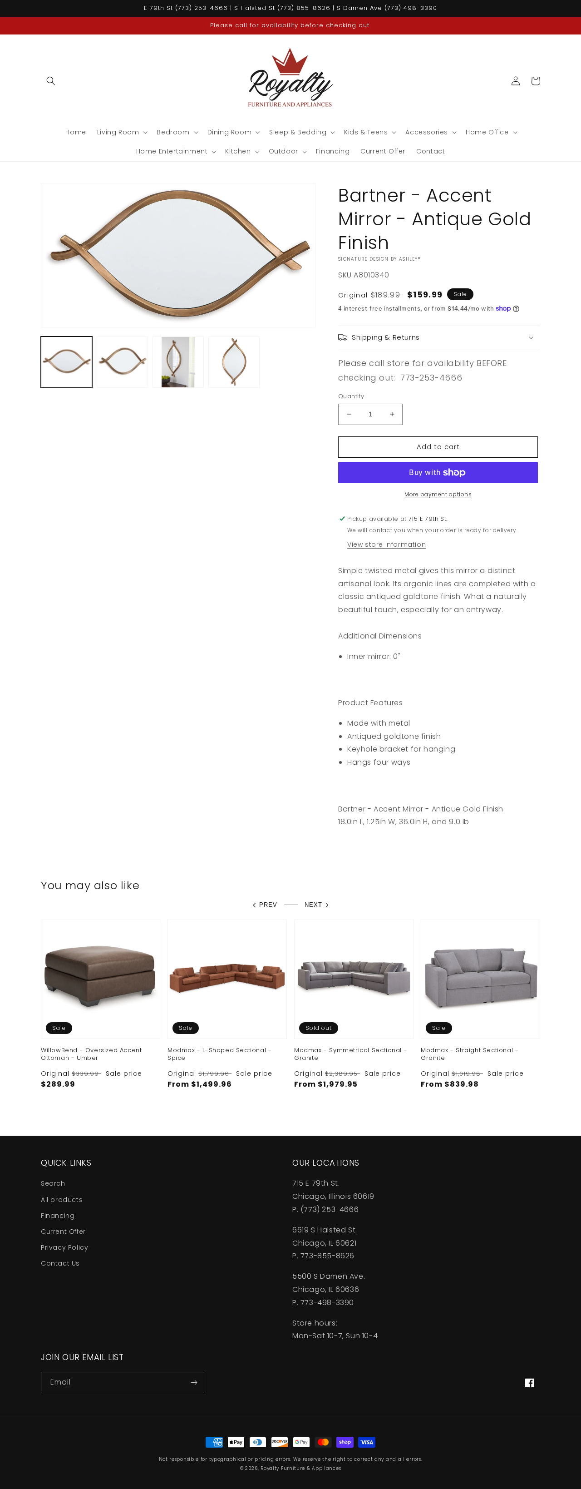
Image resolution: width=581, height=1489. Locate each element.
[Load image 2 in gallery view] (122, 362)
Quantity (351, 396)
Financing (57, 1215)
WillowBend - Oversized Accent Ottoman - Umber (91, 1054)
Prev (268, 904)
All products (62, 1199)
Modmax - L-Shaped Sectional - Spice (219, 1054)
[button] (51, 81)
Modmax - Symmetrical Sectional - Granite (350, 1054)
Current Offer (63, 1231)
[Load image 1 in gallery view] (66, 362)
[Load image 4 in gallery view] (234, 362)
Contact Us (60, 1263)
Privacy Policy (64, 1247)
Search (53, 1183)
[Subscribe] (194, 1382)
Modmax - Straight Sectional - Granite (469, 1054)
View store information (386, 544)
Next (313, 904)
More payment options (438, 494)
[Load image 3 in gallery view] (178, 362)
